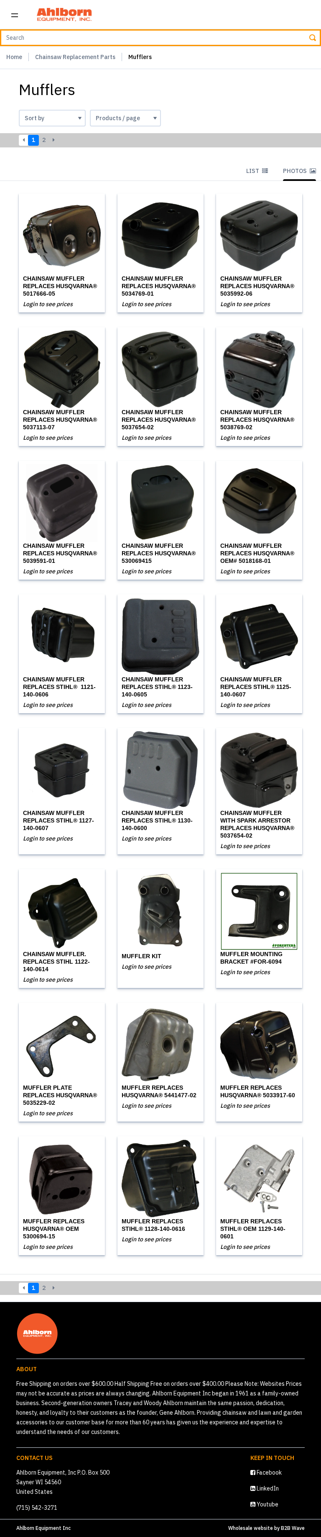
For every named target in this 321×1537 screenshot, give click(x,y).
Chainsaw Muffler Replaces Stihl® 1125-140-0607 (255, 687)
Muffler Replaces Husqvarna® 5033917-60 (257, 1091)
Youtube (266, 1504)
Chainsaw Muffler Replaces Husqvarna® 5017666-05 (60, 286)
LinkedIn (267, 1488)
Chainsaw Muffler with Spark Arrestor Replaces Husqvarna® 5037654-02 (257, 824)
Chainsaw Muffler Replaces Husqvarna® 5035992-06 (257, 286)
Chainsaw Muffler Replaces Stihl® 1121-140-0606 (59, 687)
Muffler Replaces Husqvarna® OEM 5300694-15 (53, 1229)
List (253, 171)
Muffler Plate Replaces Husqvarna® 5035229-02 (60, 1095)
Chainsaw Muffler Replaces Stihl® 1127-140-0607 (58, 820)
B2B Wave (293, 1528)
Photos (295, 171)
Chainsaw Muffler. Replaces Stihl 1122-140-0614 (56, 961)
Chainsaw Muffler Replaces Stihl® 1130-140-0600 (157, 820)
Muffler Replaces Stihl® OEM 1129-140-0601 (252, 1229)
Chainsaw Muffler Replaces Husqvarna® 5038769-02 (257, 420)
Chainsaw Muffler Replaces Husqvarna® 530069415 (159, 553)
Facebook (268, 1472)
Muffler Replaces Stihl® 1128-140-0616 (153, 1225)
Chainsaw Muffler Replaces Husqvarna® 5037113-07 (60, 420)
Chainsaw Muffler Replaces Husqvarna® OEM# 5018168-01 (257, 553)
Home (14, 57)
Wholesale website (250, 1528)
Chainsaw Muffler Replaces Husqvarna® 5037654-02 (159, 420)
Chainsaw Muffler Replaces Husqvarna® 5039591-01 (60, 553)
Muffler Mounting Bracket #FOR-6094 (251, 958)
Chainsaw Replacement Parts (75, 57)
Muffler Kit (141, 956)
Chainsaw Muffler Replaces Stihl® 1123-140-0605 (157, 687)
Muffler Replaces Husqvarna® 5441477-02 (159, 1091)
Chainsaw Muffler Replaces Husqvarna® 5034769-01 (159, 286)
